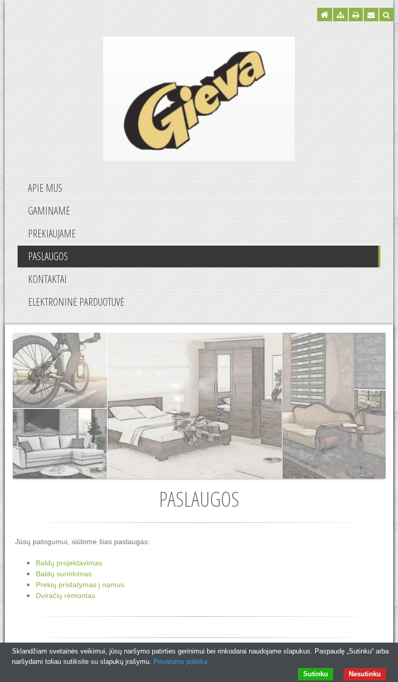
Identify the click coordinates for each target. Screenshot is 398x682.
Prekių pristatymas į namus (80, 584)
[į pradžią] (199, 97)
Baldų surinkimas (64, 574)
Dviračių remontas (65, 595)
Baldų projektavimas (69, 563)
